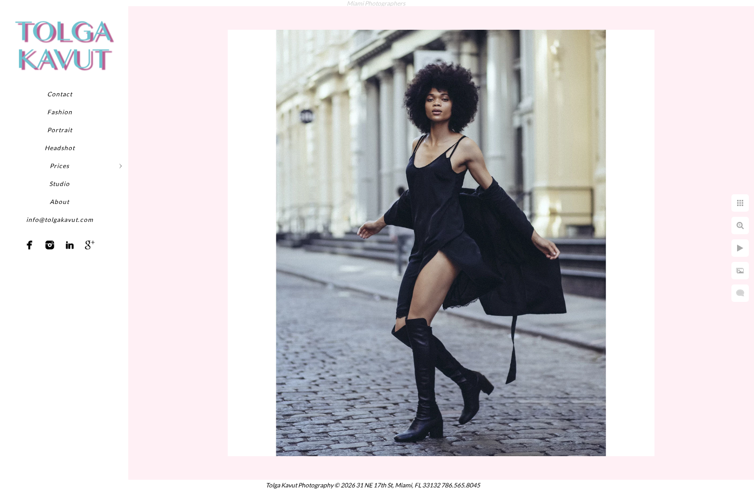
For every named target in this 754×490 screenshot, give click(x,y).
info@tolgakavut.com (59, 219)
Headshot (60, 148)
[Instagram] (49, 245)
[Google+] (89, 245)
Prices (59, 166)
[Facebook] (29, 245)
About (59, 202)
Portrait (59, 130)
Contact (59, 94)
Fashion (59, 112)
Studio (59, 184)
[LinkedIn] (69, 245)
